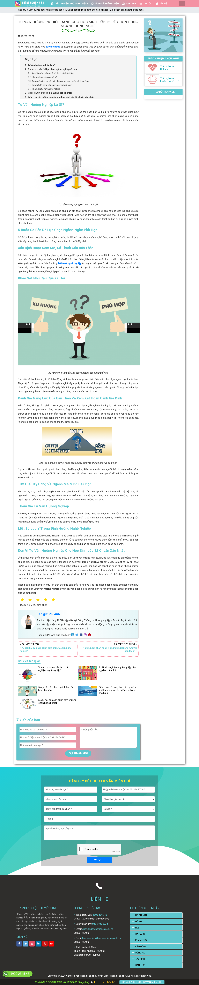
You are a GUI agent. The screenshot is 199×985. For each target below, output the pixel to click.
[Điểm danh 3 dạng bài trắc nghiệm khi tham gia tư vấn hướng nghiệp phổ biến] (87, 690)
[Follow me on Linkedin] (73, 635)
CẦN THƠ (140, 965)
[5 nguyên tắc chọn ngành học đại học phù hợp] (27, 690)
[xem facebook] (19, 943)
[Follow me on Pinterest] (90, 635)
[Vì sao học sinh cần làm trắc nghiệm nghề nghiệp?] (27, 674)
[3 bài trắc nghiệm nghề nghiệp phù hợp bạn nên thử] (87, 672)
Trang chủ (21, 9)
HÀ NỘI (138, 921)
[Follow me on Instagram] (86, 635)
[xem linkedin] (38, 943)
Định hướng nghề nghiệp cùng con (45, 9)
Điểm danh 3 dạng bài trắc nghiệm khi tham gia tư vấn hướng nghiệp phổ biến (117, 690)
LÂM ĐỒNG (140, 946)
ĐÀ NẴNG (140, 934)
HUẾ (137, 927)
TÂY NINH (140, 959)
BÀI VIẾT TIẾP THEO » (110, 647)
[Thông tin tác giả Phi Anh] (28, 621)
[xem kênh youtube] (51, 943)
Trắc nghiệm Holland (167, 67)
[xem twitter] (25, 943)
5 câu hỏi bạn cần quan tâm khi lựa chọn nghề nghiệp (57, 701)
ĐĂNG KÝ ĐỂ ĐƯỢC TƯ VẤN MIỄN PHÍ (142, 982)
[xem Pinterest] (45, 943)
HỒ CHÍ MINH (141, 915)
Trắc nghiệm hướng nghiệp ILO (169, 80)
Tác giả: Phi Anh (48, 614)
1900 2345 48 (104, 982)
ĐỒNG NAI (140, 952)
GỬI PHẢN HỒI (78, 753)
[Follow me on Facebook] (82, 635)
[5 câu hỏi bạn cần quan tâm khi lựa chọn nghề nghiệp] (27, 703)
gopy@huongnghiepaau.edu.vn (97, 929)
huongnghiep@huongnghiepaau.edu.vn (101, 938)
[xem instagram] (32, 943)
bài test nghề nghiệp (70, 263)
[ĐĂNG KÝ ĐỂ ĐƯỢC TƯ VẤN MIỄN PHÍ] (5, 973)
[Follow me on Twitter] (77, 635)
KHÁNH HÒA (141, 940)
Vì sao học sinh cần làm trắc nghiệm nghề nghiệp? (53, 669)
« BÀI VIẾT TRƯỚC (46, 647)
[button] (57, 600)
